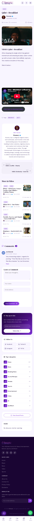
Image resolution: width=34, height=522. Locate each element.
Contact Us (5, 482)
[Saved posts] (22, 3)
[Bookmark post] (26, 22)
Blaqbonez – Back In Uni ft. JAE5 (12, 231)
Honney (16, 135)
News (3, 466)
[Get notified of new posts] (3, 513)
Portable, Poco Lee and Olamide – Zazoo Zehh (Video (12, 218)
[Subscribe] (30, 501)
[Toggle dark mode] (26, 3)
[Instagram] (11, 452)
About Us (4, 479)
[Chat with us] (30, 513)
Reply (7, 264)
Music (5, 186)
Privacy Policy (6, 484)
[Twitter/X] (7, 452)
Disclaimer (5, 487)
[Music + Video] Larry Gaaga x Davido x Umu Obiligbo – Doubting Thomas (12, 190)
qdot (18, 117)
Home (3, 460)
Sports (4, 471)
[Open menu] (30, 3)
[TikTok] (14, 452)
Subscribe (16, 331)
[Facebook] (3, 452)
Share (30, 22)
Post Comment (10, 303)
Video (4, 9)
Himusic (11, 508)
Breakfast (11, 117)
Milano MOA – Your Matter (11, 204)
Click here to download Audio (13, 109)
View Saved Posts (18, 415)
